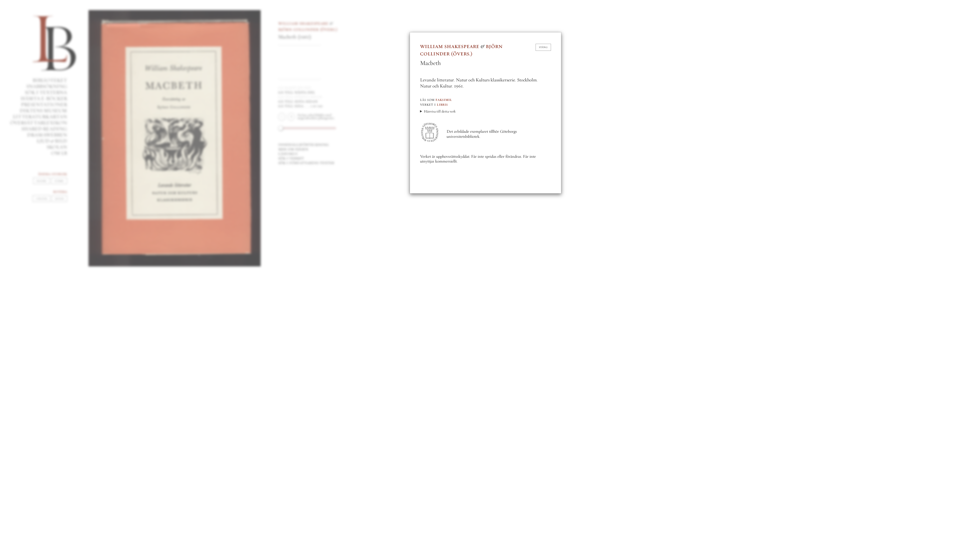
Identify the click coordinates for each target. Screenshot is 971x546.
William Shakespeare (449, 46)
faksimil (443, 99)
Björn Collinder (461, 49)
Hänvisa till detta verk (440, 111)
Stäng (543, 47)
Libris (442, 104)
